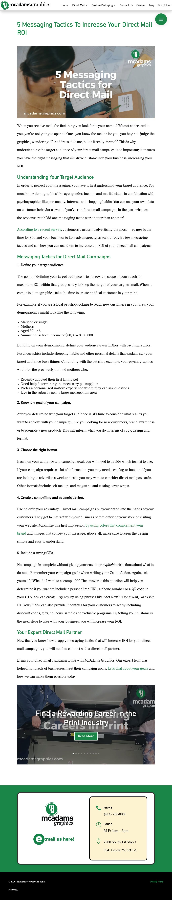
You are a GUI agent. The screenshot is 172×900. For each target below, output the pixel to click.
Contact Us (126, 5)
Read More (86, 736)
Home (65, 5)
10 (98, 753)
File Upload (164, 5)
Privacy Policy (156, 882)
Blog (151, 5)
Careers (140, 5)
